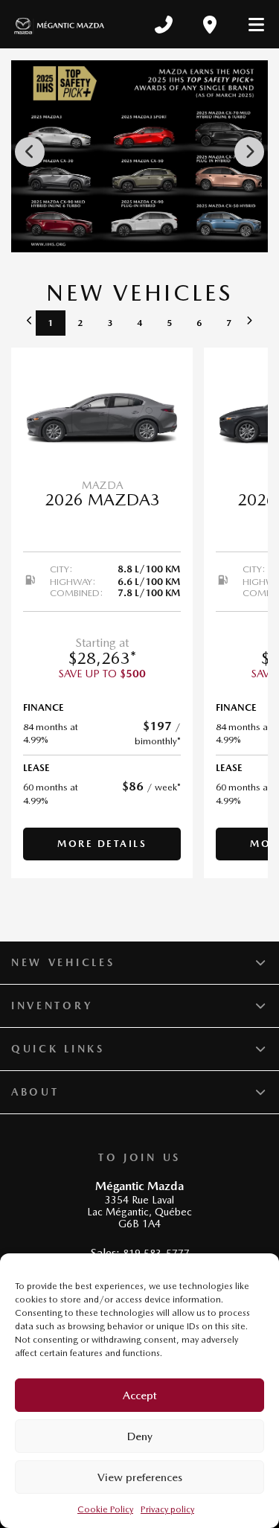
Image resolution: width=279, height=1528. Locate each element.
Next (249, 152)
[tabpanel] (102, 613)
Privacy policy (167, 1509)
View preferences (139, 1477)
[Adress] (210, 24)
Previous (30, 152)
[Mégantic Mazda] (59, 24)
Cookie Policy (105, 1509)
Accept (140, 1395)
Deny (140, 1436)
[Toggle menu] (250, 24)
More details (102, 843)
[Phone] (164, 24)
